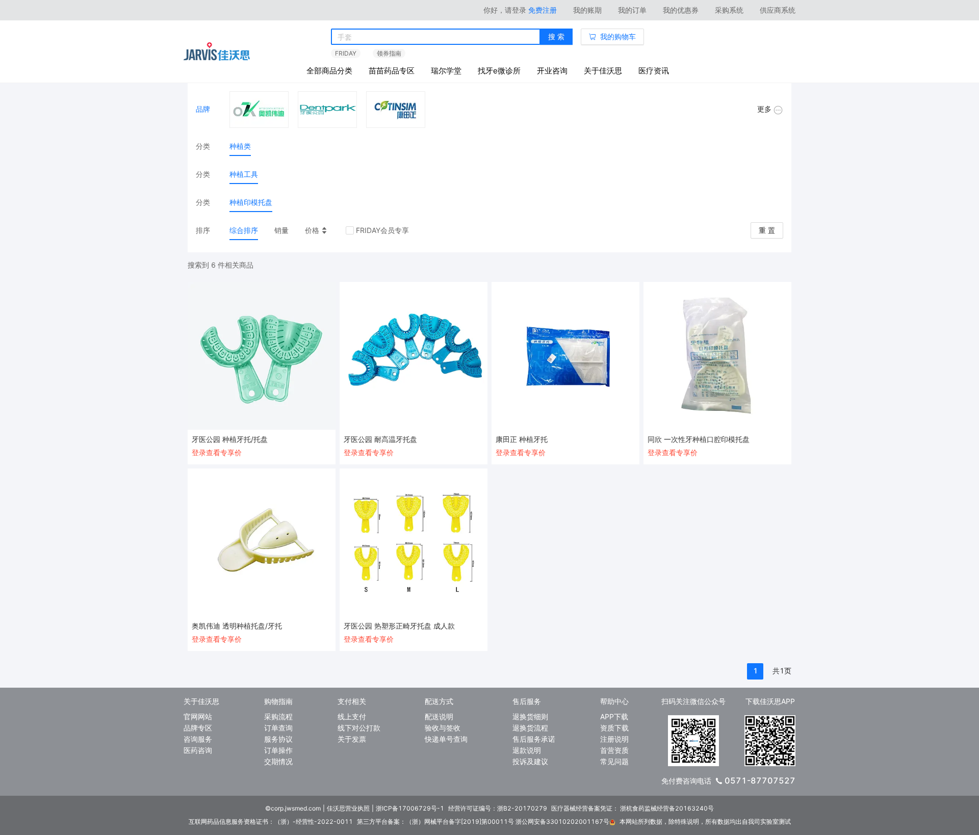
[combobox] (436, 37)
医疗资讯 (653, 70)
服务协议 (278, 739)
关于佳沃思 (603, 70)
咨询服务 (198, 739)
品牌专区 (198, 727)
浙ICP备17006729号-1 (410, 808)
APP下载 (614, 716)
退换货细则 (530, 716)
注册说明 (614, 739)
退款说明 (526, 750)
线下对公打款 (359, 727)
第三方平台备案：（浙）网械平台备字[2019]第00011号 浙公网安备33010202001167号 (483, 821)
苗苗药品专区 (392, 70)
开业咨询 (552, 70)
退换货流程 (530, 727)
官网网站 (198, 716)
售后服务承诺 (533, 739)
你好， (504, 10)
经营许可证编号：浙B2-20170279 (497, 808)
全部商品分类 (329, 70)
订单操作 (278, 750)
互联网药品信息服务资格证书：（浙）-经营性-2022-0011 (271, 821)
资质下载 (614, 727)
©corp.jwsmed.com (293, 808)
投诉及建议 (530, 761)
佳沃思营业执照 (348, 808)
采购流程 (278, 716)
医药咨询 (198, 750)
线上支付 (352, 716)
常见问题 (614, 761)
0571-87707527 (760, 780)
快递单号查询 (446, 739)
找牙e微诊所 (499, 70)
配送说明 (439, 716)
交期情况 (278, 761)
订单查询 (278, 727)
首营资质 (614, 750)
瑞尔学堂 (446, 70)
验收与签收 (442, 727)
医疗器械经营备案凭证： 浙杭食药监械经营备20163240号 (632, 808)
